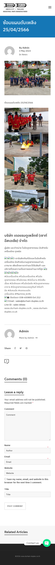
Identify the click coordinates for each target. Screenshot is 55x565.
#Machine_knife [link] (23, 293)
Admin (25, 47)
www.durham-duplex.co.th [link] (18, 308)
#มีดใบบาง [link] (32, 279)
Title (6, 489)
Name (7, 445)
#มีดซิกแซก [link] (15, 283)
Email (7, 456)
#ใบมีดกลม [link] (21, 279)
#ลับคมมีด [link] (13, 290)
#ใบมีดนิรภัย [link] (27, 283)
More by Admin (27, 337)
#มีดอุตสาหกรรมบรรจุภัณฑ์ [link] (24, 286)
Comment (9, 409)
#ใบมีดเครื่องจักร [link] (27, 276)
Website (8, 468)
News (24, 54)
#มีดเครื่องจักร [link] (11, 276)
